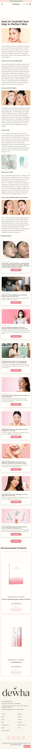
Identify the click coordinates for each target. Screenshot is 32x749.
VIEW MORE (16, 541)
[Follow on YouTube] (18, 737)
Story (2, 719)
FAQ (2, 722)
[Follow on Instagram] (13, 737)
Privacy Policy (21, 725)
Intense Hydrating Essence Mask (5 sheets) (16, 599)
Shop (2, 717)
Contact (19, 719)
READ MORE (16, 270)
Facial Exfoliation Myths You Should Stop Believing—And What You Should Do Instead (14, 462)
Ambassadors (5, 725)
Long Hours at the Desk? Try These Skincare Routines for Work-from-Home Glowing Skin (14, 362)
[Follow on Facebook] (8, 737)
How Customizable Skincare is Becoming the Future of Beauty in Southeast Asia (14, 527)
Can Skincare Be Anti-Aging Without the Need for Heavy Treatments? (15, 396)
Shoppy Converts (22, 743)
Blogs (3, 727)
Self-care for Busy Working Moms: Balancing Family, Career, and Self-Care (14, 295)
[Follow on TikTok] (23, 737)
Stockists (19, 722)
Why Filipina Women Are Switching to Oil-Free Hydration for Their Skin (15, 430)
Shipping (19, 714)
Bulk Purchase (5, 730)
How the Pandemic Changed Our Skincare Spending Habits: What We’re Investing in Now (15, 328)
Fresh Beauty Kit (16, 662)
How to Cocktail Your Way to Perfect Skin (15, 23)
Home (3, 714)
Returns (19, 717)
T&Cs (18, 727)
